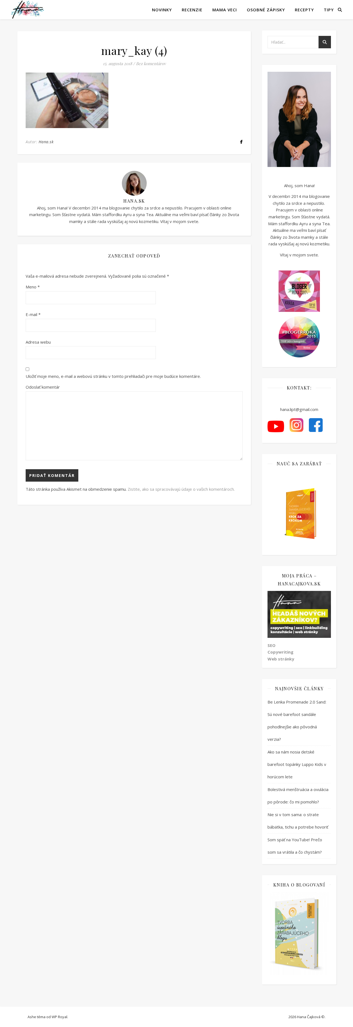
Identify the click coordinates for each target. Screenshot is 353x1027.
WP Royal (59, 1016)
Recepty (304, 9)
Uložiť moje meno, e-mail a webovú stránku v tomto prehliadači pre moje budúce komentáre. (113, 376)
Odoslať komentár (43, 387)
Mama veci (224, 9)
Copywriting (280, 652)
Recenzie (192, 9)
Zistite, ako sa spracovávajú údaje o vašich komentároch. (181, 489)
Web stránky (281, 659)
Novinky (162, 9)
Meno (33, 287)
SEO (272, 645)
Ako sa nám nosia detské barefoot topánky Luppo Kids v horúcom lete (297, 764)
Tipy (329, 9)
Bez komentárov (151, 63)
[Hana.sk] (27, 9)
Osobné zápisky (266, 9)
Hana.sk (46, 141)
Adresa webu (38, 342)
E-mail (33, 314)
